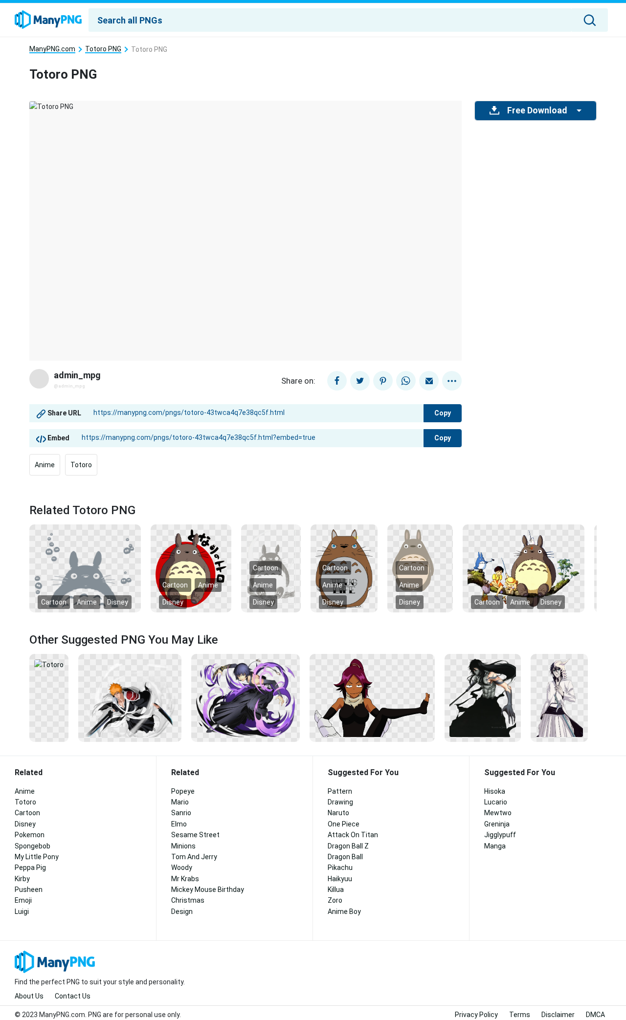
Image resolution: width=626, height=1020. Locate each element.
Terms (519, 1015)
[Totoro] (49, 664)
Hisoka (494, 791)
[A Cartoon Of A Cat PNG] (85, 568)
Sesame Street (195, 835)
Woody (181, 867)
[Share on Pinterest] (383, 381)
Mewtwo (498, 813)
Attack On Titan (353, 835)
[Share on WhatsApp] (406, 381)
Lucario (495, 802)
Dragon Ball (345, 857)
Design (182, 911)
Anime (45, 465)
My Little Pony (37, 857)
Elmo (179, 824)
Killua (336, 889)
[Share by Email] (429, 381)
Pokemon (30, 835)
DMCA (595, 1015)
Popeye (183, 791)
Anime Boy (344, 911)
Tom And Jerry (194, 857)
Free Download (537, 110)
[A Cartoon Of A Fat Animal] (191, 568)
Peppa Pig (30, 867)
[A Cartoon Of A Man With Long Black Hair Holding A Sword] (482, 697)
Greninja (497, 824)
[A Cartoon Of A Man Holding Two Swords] (130, 697)
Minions (183, 846)
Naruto (338, 813)
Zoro (335, 900)
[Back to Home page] (48, 20)
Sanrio (181, 813)
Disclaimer (558, 1015)
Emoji (23, 900)
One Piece (343, 824)
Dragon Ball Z (348, 846)
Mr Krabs (185, 879)
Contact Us (72, 996)
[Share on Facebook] (337, 381)
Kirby (22, 879)
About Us (29, 996)
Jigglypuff (500, 835)
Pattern (340, 791)
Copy (442, 413)
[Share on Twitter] (360, 381)
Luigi (22, 911)
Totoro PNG (103, 49)
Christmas (187, 900)
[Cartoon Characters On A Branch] (523, 568)
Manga (495, 846)
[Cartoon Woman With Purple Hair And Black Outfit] (371, 697)
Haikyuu (340, 879)
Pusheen (29, 889)
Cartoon (54, 602)
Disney (117, 602)
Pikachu (340, 867)
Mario (180, 802)
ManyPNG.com (52, 49)
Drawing (340, 802)
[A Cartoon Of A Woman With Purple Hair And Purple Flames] (245, 697)
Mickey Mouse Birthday (207, 889)
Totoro (81, 465)
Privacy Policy (476, 1015)
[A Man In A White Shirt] (559, 697)
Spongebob (32, 846)
